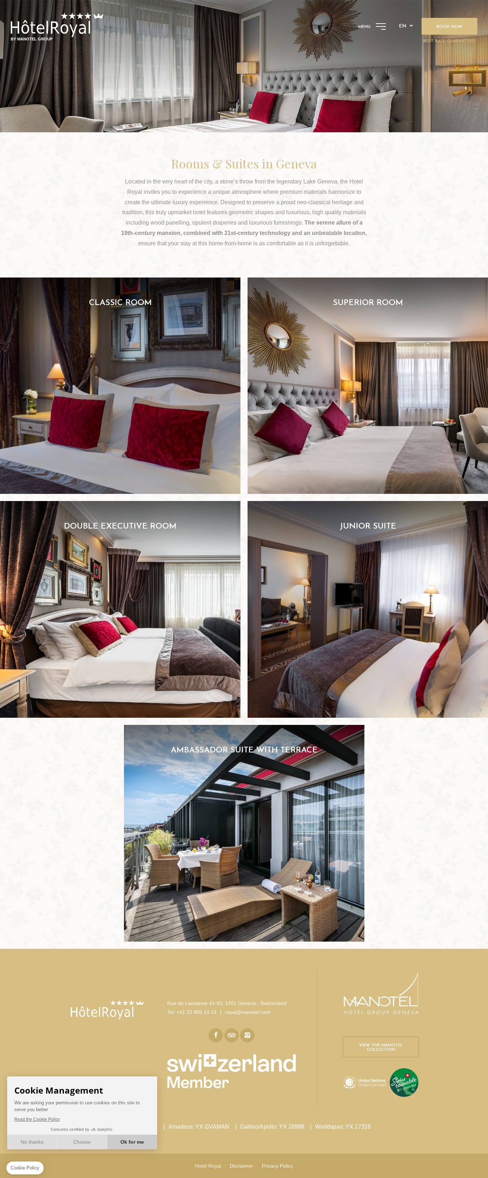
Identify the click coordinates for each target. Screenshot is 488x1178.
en (402, 26)
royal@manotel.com (247, 1012)
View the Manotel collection (381, 1047)
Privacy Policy (277, 1166)
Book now (449, 27)
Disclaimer (241, 1166)
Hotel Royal (208, 1166)
